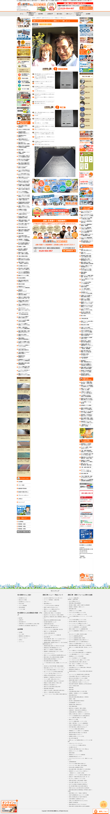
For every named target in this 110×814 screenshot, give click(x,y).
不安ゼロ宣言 (21, 603)
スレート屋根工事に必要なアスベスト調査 (77, 717)
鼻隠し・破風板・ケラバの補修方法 (24, 153)
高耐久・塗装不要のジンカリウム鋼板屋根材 (24, 328)
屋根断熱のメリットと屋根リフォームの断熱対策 (24, 360)
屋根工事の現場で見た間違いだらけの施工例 (86, 351)
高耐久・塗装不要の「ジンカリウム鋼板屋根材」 (79, 723)
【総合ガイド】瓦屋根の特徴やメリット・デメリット (79, 643)
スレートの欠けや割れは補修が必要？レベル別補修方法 (80, 652)
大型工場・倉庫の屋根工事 (49, 633)
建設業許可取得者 (22, 488)
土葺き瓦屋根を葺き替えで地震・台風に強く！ (24, 199)
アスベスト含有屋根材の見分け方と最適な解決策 (24, 272)
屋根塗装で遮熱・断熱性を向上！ (75, 704)
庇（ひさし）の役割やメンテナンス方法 (24, 346)
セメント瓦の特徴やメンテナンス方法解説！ (24, 192)
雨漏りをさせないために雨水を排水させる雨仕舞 (24, 259)
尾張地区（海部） (22, 526)
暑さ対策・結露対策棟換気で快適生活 (76, 700)
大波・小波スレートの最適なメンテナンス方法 (24, 206)
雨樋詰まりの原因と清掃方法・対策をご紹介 (53, 682)
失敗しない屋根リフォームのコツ (86, 253)
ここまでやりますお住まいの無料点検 (78, 14)
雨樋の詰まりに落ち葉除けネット (50, 684)
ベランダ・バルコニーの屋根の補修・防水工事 (53, 629)
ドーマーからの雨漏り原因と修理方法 (23, 349)
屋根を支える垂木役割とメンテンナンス (23, 335)
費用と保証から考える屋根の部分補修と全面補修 (53, 657)
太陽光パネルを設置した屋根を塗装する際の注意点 (54, 690)
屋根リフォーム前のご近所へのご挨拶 (85, 389)
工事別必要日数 (84, 318)
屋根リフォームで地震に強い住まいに (51, 625)
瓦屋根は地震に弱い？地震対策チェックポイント (87, 345)
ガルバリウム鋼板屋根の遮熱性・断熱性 (86, 225)
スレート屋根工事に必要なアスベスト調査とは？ (24, 367)
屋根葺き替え (88, 81)
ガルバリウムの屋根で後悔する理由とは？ (23, 317)
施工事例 (40, 13)
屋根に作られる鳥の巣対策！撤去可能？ (86, 464)
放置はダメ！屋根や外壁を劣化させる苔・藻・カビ (79, 776)
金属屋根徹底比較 (72, 761)
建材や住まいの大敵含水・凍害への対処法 (23, 253)
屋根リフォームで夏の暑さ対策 (50, 631)
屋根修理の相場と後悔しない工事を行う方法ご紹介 (54, 645)
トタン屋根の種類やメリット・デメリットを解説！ (79, 654)
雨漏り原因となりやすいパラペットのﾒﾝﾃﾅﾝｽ (24, 178)
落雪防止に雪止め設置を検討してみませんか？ (53, 675)
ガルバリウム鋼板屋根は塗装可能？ (86, 222)
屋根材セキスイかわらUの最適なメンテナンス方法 (87, 306)
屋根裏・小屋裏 (22, 246)
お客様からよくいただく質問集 (75, 610)
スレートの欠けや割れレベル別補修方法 (86, 283)
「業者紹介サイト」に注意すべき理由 (86, 425)
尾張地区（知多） (22, 524)
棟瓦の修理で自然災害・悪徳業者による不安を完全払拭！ (80, 683)
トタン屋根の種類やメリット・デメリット (86, 289)
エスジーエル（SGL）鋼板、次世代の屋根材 (78, 765)
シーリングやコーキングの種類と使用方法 (24, 213)
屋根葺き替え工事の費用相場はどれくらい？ (86, 260)
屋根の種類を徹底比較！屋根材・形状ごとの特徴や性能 (80, 645)
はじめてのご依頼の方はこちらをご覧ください (53, 597)
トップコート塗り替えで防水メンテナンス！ (24, 371)
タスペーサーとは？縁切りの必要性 (23, 167)
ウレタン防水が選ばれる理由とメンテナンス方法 (24, 171)
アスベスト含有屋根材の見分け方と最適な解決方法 (79, 715)
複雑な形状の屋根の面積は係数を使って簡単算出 (79, 696)
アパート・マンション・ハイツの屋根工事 (52, 635)
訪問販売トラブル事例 (86, 405)
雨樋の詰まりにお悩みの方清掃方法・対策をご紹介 (87, 458)
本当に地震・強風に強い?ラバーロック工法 (24, 224)
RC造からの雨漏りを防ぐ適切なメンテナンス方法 (24, 342)
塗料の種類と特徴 (86, 493)
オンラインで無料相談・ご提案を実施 (51, 599)
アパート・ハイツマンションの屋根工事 (86, 471)
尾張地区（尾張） (22, 528)
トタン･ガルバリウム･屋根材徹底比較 (23, 313)
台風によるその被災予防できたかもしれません (87, 328)
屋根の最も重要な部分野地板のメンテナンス (23, 281)
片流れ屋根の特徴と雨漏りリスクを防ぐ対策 (24, 236)
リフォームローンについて (49, 653)
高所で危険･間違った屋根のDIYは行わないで (78, 726)
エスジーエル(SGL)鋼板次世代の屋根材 (23, 321)
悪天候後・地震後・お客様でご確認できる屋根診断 (79, 605)
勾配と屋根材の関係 (23, 256)
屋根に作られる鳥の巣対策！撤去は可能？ (52, 686)
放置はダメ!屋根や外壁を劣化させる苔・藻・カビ (24, 298)
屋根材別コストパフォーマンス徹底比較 (24, 287)
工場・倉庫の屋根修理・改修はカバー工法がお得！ (87, 451)
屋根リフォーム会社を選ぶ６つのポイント (87, 322)
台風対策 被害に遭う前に (49, 623)
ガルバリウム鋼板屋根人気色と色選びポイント (86, 228)
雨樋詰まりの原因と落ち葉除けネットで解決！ (87, 461)
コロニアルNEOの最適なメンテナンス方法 (86, 309)
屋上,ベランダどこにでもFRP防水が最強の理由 (24, 181)
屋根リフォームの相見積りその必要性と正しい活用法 (87, 386)
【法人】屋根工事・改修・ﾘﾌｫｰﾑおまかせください (87, 477)
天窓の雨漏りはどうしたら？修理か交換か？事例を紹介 (80, 667)
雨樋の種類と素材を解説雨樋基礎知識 (24, 364)
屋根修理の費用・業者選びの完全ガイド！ (24, 132)
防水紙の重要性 (22, 277)
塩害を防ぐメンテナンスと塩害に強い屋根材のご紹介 (79, 774)
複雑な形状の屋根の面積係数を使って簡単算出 (24, 230)
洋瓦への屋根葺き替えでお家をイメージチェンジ (24, 305)
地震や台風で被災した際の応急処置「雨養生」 (24, 221)
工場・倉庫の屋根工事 (86, 467)
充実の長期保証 (22, 607)
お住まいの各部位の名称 (24, 129)
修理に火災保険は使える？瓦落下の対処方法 (87, 335)
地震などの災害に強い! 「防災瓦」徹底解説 (86, 348)
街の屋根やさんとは (23, 597)
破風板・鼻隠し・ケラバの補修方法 (76, 665)
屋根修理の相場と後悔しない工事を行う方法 (86, 256)
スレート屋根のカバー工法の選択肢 (87, 279)
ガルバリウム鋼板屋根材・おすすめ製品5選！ (78, 627)
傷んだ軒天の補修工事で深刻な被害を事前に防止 (24, 163)
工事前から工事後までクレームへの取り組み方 (86, 392)
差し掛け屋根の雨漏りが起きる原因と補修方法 (24, 243)
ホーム (21, 13)
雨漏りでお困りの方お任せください (51, 607)
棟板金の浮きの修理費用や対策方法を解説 (24, 147)
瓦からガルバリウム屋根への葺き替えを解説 (86, 218)
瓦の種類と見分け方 (23, 265)
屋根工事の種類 (86, 76)
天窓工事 (87, 125)
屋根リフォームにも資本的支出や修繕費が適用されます (55, 655)
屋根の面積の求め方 (23, 227)
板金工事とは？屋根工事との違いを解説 (24, 143)
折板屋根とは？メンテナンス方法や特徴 (86, 293)
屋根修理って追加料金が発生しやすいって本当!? (86, 415)
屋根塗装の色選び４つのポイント (85, 355)
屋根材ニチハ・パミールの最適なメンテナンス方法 (87, 303)
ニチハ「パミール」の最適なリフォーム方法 (78, 614)
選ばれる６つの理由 (23, 599)
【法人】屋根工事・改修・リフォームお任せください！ (55, 638)
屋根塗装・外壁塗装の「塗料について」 (77, 606)
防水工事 (87, 103)
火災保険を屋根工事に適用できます (51, 627)
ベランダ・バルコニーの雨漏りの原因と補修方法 (24, 188)
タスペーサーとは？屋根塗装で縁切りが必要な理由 (79, 674)
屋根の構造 (20, 149)
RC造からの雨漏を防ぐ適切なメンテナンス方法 (78, 725)
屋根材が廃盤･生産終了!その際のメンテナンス (23, 301)
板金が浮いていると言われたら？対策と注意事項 (87, 412)
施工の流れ (59, 13)
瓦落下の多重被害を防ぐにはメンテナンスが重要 (86, 331)
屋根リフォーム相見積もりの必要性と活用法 (53, 649)
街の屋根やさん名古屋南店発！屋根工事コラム (28, 625)
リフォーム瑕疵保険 (23, 605)
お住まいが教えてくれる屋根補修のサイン (86, 266)
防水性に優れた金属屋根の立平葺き (76, 767)
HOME (33, 17)
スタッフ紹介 (21, 485)
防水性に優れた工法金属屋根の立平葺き (23, 217)
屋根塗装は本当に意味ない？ (22, 136)
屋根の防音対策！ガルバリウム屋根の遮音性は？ (87, 241)
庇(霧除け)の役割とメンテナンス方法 (22, 210)
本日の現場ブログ (22, 621)
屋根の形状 (20, 233)
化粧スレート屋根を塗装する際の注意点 (85, 299)
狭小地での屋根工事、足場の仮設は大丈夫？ (78, 621)
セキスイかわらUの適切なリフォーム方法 (77, 612)
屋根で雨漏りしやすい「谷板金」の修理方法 (23, 263)
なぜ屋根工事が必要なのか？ (86, 250)
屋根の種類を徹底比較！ (84, 273)
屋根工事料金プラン (48, 603)
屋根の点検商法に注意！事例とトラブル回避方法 (86, 409)
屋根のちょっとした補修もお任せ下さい (52, 609)
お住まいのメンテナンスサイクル (75, 743)
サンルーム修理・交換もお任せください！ (86, 448)
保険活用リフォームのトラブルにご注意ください (87, 422)
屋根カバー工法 (89, 86)
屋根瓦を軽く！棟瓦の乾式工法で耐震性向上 (86, 341)
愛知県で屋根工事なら (23, 491)
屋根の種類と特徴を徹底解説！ (23, 126)
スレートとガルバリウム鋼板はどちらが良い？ (86, 212)
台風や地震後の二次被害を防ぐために (86, 338)
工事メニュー (69, 13)
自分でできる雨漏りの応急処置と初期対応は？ (86, 364)
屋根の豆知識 (21, 284)
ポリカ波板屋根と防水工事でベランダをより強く (87, 454)
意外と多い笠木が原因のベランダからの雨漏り (24, 160)
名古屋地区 (20, 521)
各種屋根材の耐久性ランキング (75, 756)
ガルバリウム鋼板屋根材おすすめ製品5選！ (86, 232)
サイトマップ (21, 502)
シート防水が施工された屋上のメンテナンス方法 (24, 174)
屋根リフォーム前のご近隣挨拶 (50, 611)
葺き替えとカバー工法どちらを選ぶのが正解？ (86, 269)
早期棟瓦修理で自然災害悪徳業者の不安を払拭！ (24, 203)
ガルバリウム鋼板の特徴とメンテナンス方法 (24, 324)
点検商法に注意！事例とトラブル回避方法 (52, 612)
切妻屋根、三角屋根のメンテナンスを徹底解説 (24, 240)
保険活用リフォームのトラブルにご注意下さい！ (79, 771)
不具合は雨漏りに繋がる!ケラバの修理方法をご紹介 (79, 676)
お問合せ (20, 498)
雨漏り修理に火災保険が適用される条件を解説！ (86, 368)
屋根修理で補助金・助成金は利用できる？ (86, 374)
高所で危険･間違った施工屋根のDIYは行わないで (24, 331)
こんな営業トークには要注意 (86, 402)
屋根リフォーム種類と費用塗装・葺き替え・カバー (87, 276)
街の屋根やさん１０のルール (24, 601)
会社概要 (88, 13)
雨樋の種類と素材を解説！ (49, 688)
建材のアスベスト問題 (23, 275)
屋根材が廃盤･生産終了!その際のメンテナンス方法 (79, 680)
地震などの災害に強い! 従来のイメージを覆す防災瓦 (79, 713)
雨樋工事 (87, 98)
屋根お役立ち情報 (85, 324)
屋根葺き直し (88, 109)
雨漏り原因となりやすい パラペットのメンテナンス (54, 667)
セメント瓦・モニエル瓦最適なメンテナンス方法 (24, 196)
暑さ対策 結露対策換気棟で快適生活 (23, 249)
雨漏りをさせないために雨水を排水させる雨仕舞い (79, 787)
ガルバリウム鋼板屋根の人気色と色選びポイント (79, 639)
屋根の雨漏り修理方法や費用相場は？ (24, 339)
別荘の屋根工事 (84, 473)
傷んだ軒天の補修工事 (73, 738)
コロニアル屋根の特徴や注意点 (85, 286)
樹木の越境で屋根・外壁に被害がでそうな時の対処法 (87, 419)
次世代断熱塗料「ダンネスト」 (84, 358)
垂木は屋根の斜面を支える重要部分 (51, 660)
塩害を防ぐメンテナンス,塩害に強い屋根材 (24, 294)
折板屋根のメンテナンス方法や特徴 (76, 656)
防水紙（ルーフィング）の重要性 (75, 750)
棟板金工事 (88, 114)
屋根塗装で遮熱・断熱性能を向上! (86, 361)
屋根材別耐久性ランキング (22, 291)
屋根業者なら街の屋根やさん (24, 635)
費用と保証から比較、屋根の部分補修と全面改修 (87, 263)
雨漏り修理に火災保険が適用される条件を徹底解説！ (79, 806)
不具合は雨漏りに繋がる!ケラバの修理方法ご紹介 (24, 156)
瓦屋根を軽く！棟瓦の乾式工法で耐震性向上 (78, 710)
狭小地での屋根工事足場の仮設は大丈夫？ (86, 313)
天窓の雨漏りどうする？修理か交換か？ (24, 353)
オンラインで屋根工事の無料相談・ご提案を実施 (86, 382)
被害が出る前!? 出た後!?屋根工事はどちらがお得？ (87, 399)
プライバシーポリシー (23, 495)
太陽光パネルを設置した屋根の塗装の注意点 (86, 296)
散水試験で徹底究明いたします (50, 621)
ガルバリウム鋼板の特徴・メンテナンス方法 (78, 721)
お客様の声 (50, 13)
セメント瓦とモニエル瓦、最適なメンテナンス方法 (79, 659)
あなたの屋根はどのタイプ (74, 601)
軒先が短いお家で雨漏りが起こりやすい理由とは (24, 269)
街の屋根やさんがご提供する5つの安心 (31, 14)
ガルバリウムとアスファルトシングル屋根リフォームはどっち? (24, 309)
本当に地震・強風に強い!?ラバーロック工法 (78, 782)
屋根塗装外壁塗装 (87, 120)
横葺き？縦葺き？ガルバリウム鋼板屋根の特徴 (87, 235)
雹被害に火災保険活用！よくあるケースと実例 (86, 371)
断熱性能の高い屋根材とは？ (22, 356)
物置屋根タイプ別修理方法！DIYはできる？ (86, 444)
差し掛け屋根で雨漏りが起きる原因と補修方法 (78, 786)
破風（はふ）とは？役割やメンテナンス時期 (24, 374)
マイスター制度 (22, 609)
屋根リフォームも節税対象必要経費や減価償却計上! (87, 480)
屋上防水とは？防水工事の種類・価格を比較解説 (24, 185)
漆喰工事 (87, 92)
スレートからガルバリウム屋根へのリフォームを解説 (87, 215)
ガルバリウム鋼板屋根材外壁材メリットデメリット (87, 238)
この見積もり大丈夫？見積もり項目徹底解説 (86, 396)
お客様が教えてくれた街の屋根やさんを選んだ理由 (29, 623)
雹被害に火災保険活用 (73, 802)
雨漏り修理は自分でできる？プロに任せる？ (24, 140)
